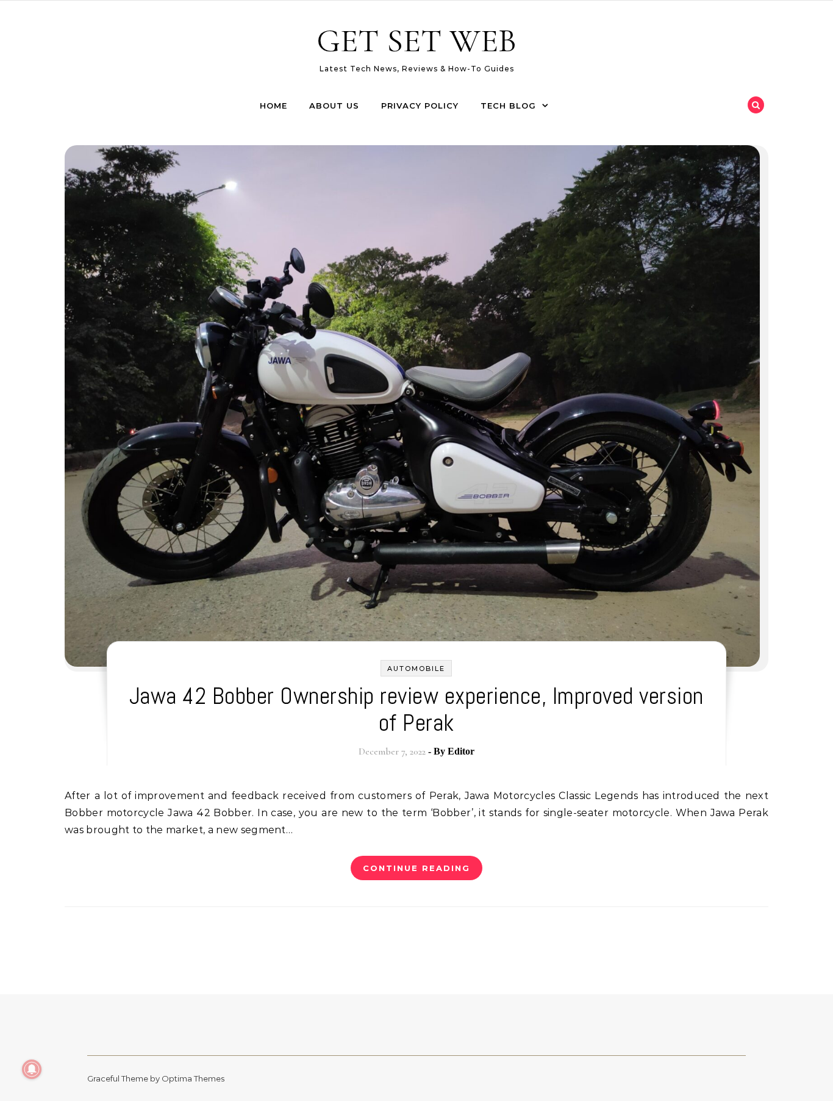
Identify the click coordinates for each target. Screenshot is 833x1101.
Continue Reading (416, 868)
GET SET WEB (416, 40)
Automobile (416, 668)
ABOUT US (334, 105)
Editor (461, 751)
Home (273, 105)
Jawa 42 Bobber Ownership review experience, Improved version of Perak (416, 709)
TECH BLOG (508, 105)
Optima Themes (193, 1078)
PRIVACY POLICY (420, 105)
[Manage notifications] (31, 1069)
